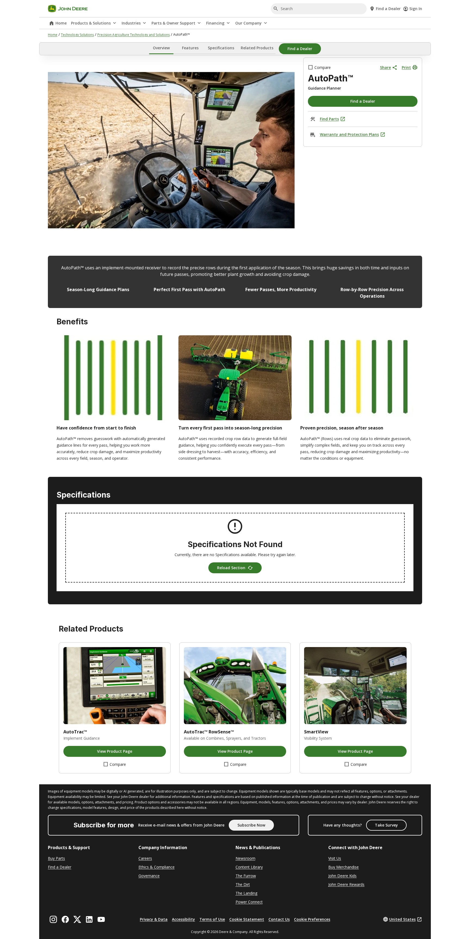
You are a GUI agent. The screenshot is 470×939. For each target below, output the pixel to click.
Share (385, 67)
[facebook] (65, 919)
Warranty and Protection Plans (349, 134)
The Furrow (246, 875)
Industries (131, 23)
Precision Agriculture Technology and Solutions (133, 34)
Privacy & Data (154, 919)
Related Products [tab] (257, 47)
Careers (145, 858)
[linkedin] (89, 919)
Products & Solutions (91, 23)
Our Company (248, 23)
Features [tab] (190, 47)
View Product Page (114, 751)
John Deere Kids (342, 875)
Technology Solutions (77, 34)
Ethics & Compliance (156, 867)
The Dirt (243, 884)
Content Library (249, 867)
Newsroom (245, 858)
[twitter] (77, 919)
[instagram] (53, 919)
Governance (149, 875)
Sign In (415, 8)
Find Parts (329, 118)
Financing (215, 23)
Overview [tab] (161, 47)
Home (61, 23)
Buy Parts (56, 858)
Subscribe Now (251, 825)
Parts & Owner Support (173, 23)
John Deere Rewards (346, 884)
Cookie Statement (246, 919)
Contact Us (279, 919)
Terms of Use (212, 919)
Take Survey (386, 825)
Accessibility (183, 919)
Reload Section (231, 567)
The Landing (246, 893)
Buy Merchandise (343, 867)
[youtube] (101, 919)
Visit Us (334, 858)
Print (406, 67)
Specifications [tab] (221, 47)
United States (402, 919)
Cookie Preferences (312, 919)
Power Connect (249, 901)
